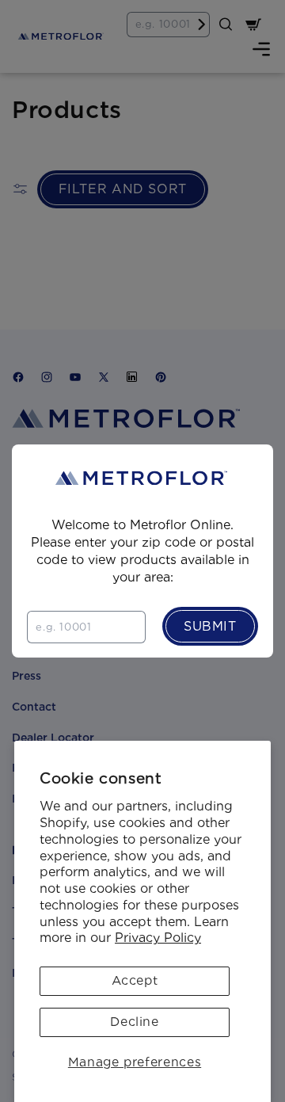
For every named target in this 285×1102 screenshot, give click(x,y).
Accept (135, 980)
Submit (210, 626)
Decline (134, 1021)
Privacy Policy (158, 937)
